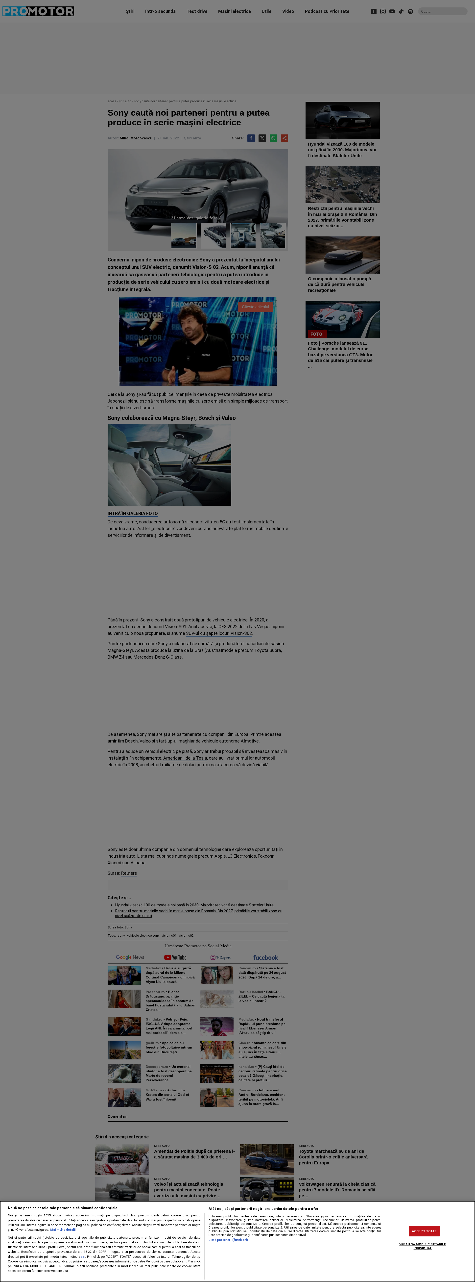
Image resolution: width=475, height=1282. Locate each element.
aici (83, 1256)
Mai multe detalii (62, 1229)
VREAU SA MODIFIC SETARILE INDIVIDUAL (422, 1246)
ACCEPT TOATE (424, 1231)
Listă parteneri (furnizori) (228, 1240)
